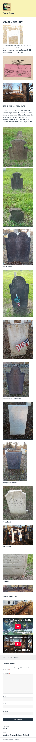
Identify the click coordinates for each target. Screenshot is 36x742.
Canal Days (8, 13)
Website (5, 711)
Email (5, 704)
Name (5, 696)
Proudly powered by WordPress (11, 740)
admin (16, 657)
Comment (6, 673)
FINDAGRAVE (20, 106)
